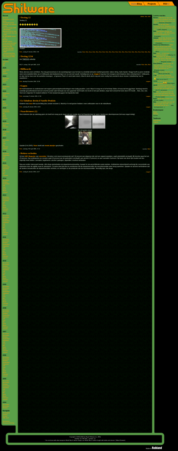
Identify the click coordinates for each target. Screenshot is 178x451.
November (6, 78)
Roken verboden (28, 153)
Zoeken (5, 414)
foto (146, 16)
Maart (4, 88)
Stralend (5, 17)
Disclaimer (6, 421)
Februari (5, 126)
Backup (5, 39)
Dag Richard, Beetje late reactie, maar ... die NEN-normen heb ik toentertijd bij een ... (164, 33)
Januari (5, 73)
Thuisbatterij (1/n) (8, 22)
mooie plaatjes (50, 146)
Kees (90, 52)
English (155, 122)
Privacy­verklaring (8, 423)
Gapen (24, 86)
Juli (4, 63)
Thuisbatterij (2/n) (8, 19)
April (4, 71)
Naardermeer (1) (29, 111)
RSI (166, 4)
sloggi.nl (97, 74)
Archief (5, 416)
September (6, 70)
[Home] (27, 7)
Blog (136, 4)
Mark (149, 149)
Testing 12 (26, 17)
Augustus (6, 61)
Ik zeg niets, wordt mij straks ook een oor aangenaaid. (164, 76)
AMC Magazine (30, 156)
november (43, 156)
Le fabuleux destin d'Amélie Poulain (38, 100)
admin (142, 16)
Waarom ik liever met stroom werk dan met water (10, 33)
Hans (35, 146)
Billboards (26, 69)
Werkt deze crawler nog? (165, 98)
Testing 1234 (27, 56)
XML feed (6, 418)
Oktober (5, 80)
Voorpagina (6, 412)
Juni (4, 133)
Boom (4, 21)
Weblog (155, 113)
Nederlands (157, 120)
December (6, 123)
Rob (21, 52)
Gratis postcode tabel (9, 43)
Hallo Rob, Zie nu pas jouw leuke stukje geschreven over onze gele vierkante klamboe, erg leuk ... (164, 48)
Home (155, 112)
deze (31, 104)
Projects (152, 4)
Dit (21, 89)
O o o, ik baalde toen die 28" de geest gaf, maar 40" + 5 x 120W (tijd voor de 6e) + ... (164, 103)
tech (149, 16)
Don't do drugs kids (9, 44)
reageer (148, 81)
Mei (4, 65)
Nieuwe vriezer (7, 41)
